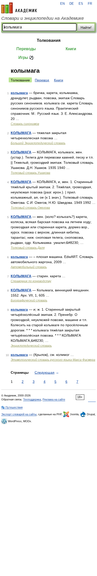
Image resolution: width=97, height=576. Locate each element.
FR (90, 3)
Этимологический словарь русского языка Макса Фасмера (53, 360)
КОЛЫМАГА (21, 133)
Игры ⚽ (26, 57)
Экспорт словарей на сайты (19, 414)
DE (71, 3)
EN (62, 3)
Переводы (26, 49)
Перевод (42, 80)
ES (81, 3)
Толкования (48, 40)
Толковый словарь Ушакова (30, 173)
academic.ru (19, 7)
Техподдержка (32, 399)
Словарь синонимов (25, 124)
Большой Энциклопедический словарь (38, 143)
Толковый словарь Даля (28, 248)
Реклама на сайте (54, 399)
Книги (71, 49)
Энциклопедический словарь (31, 345)
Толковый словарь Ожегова (30, 207)
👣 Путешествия (12, 407)
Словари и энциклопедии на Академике (42, 18)
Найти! (86, 27)
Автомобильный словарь (29, 267)
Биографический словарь (29, 300)
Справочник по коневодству (31, 281)
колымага (19, 93)
